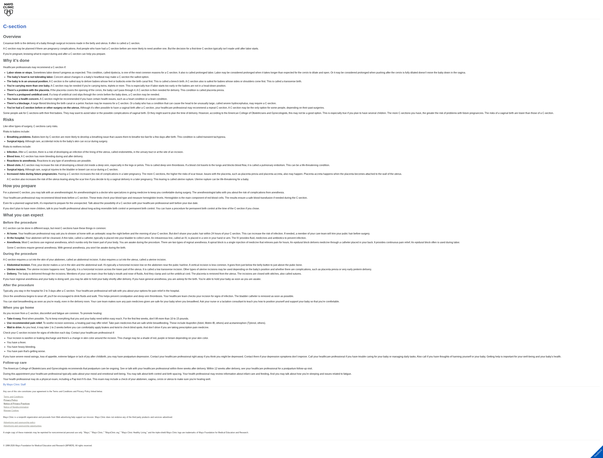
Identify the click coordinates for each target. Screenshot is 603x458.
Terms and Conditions (13, 397)
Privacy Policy (11, 400)
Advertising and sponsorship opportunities (23, 426)
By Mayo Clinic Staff (14, 384)
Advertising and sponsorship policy (19, 422)
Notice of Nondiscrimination (16, 407)
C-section (14, 26)
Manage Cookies (11, 410)
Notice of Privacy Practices (17, 403)
